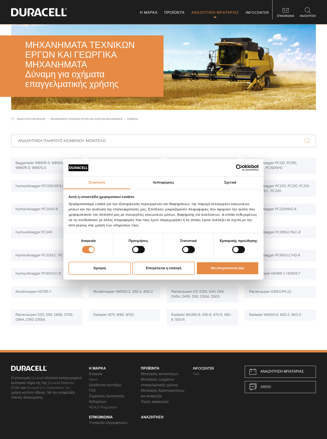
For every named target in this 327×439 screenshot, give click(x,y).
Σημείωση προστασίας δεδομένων (107, 399)
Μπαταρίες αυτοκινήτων (159, 374)
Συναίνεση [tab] (97, 182)
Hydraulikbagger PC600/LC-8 (38, 273)
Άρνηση (99, 268)
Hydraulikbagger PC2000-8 (37, 209)
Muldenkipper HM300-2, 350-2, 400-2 (123, 292)
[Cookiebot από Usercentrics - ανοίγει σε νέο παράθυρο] (239, 167)
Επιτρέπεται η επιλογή (163, 268)
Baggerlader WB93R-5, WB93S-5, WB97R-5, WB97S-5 (41, 165)
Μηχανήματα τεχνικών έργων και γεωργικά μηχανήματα (86, 119)
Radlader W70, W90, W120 (113, 315)
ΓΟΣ (92, 391)
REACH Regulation (103, 407)
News (93, 380)
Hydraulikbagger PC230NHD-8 (272, 209)
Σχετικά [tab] (230, 182)
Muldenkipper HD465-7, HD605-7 (274, 273)
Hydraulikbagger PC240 (34, 232)
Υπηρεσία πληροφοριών (108, 423)
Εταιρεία (95, 374)
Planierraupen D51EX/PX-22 (270, 292)
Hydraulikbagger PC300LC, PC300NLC (46, 255)
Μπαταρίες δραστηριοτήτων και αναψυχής (162, 393)
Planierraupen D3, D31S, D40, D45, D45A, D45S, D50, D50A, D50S (197, 294)
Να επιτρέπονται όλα (227, 268)
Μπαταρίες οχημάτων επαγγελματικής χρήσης (159, 382)
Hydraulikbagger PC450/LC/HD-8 (274, 255)
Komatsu (132, 119)
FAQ (196, 374)
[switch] (138, 249)
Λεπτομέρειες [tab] (163, 182)
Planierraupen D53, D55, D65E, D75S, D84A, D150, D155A (44, 317)
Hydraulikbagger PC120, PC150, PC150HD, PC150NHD (273, 165)
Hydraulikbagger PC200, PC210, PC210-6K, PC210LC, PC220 (279, 188)
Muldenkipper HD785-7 (33, 292)
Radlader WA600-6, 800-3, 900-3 (275, 315)
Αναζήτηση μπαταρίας (31, 119)
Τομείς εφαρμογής (155, 402)
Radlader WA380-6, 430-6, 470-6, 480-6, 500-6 (201, 317)
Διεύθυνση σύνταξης (105, 385)
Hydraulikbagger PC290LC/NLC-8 (275, 232)
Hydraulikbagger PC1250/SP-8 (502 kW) (46, 186)
